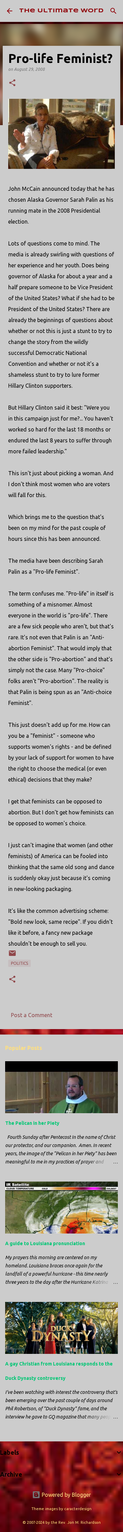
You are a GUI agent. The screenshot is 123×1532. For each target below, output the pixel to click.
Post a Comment (31, 1015)
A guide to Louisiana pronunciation (45, 1243)
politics (19, 963)
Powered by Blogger (65, 1495)
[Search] (113, 11)
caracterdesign (78, 1509)
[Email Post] (12, 956)
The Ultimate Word (61, 10)
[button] (12, 83)
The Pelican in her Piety (32, 1123)
